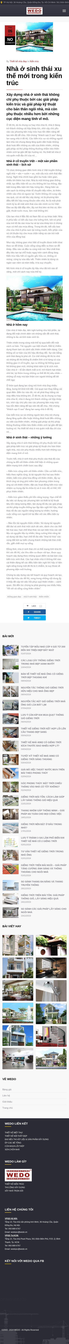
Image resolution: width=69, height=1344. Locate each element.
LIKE (36, 606)
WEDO (17, 1330)
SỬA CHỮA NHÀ (12, 1149)
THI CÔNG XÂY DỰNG (15, 1187)
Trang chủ (7, 1108)
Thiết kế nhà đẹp (18, 61)
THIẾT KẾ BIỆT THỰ (14, 1133)
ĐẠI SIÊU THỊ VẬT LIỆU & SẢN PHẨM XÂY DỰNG (27, 1139)
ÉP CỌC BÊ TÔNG (13, 1143)
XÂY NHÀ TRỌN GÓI (14, 1191)
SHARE (34, 611)
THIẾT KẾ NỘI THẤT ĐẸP (16, 1136)
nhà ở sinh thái (30, 597)
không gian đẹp (14, 597)
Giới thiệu (7, 1101)
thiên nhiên (44, 597)
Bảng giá (6, 1089)
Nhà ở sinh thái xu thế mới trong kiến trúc (34, 75)
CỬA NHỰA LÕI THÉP (14, 1146)
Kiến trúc (34, 61)
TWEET (33, 617)
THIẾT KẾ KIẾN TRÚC (14, 1184)
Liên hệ (6, 1095)
